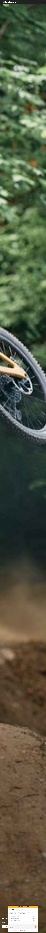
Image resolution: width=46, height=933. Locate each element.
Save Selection (23, 930)
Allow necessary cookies (15, 916)
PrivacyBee (18, 925)
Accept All (33, 930)
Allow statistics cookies (14, 918)
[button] (42, 2)
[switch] (34, 916)
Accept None (13, 930)
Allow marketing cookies (15, 920)
